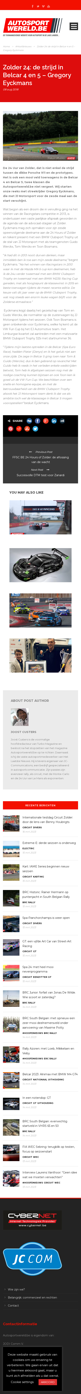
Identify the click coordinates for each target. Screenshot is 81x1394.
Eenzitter (40, 977)
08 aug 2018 (10, 89)
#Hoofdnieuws (23, 46)
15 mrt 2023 (29, 852)
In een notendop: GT (20, 585)
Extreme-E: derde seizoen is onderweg (49, 843)
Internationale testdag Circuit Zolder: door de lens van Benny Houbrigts (39, 539)
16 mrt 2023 (29, 831)
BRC (24, 902)
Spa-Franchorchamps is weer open (46, 918)
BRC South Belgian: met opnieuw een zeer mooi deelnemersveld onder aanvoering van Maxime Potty (48, 1022)
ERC (46, 1058)
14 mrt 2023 (29, 1006)
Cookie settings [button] (22, 1382)
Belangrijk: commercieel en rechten (32, 1297)
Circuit (27, 827)
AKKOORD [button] (48, 1382)
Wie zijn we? (16, 1289)
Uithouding (56, 1079)
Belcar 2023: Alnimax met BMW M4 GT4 (50, 1074)
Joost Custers (23, 732)
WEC (36, 1157)
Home (6, 46)
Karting (38, 876)
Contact (13, 1305)
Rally (31, 902)
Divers (37, 827)
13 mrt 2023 (29, 1161)
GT (35, 951)
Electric (28, 848)
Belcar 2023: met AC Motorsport (27, 631)
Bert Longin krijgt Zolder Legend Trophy (32, 676)
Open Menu (74, 26)
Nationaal (40, 1079)
